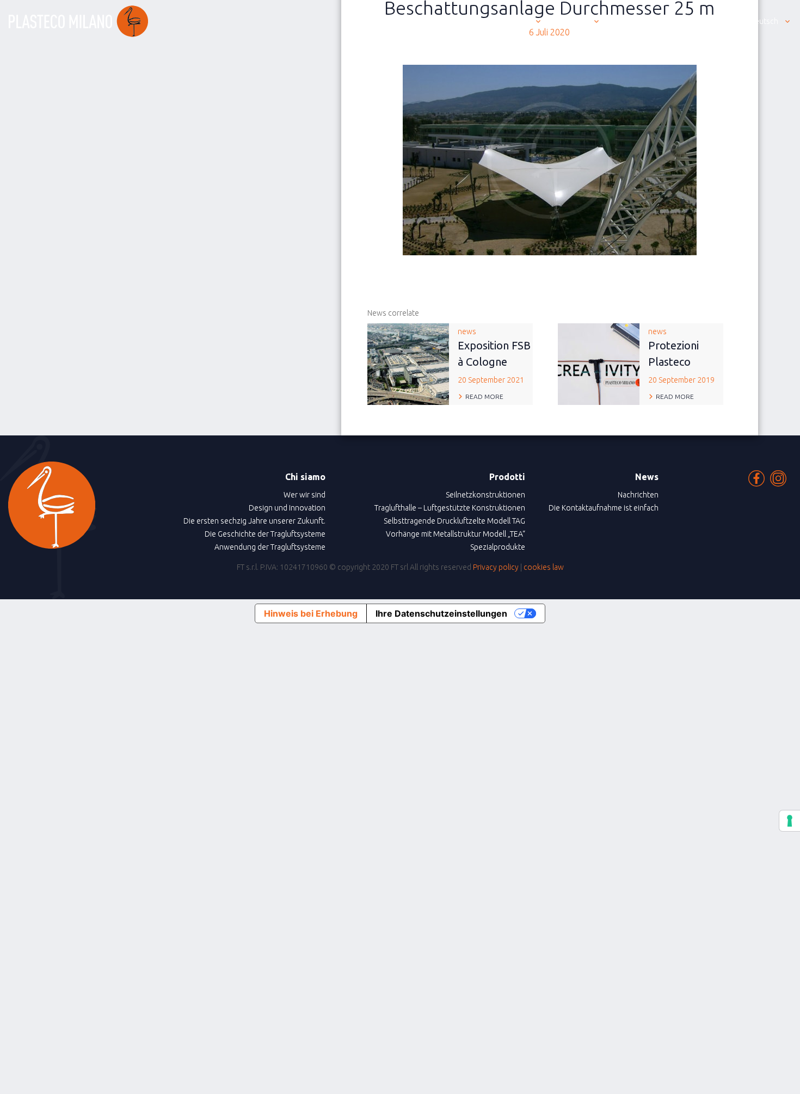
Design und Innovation (287, 507)
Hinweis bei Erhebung (311, 613)
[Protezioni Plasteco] (598, 363)
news (494, 355)
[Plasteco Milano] (78, 21)
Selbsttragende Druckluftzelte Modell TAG (454, 521)
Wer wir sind (304, 494)
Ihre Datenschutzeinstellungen (441, 613)
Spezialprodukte (497, 547)
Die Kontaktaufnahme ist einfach (604, 507)
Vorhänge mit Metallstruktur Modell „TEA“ (455, 534)
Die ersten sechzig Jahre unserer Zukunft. (254, 521)
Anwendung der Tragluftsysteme (269, 547)
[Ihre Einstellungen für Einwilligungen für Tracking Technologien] (789, 820)
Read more (484, 396)
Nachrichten (638, 494)
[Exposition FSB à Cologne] (408, 363)
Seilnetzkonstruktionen (485, 494)
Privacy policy (496, 567)
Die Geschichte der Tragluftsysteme (265, 534)
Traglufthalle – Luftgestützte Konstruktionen (449, 507)
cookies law (544, 567)
